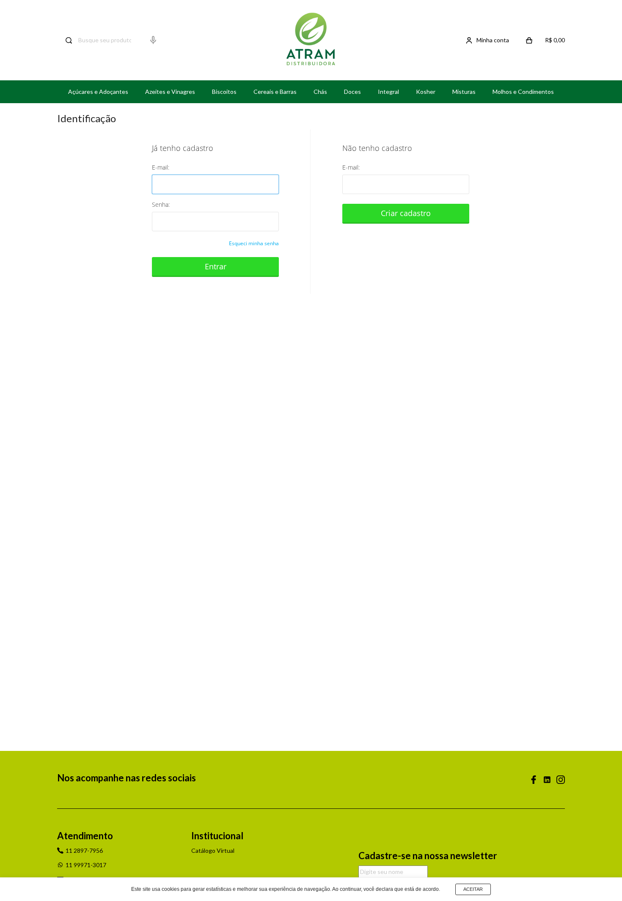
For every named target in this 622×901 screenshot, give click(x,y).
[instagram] (560, 779)
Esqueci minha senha (254, 243)
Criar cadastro (406, 213)
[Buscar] (64, 40)
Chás (320, 91)
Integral (388, 91)
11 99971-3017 (86, 864)
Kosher (425, 91)
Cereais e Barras (275, 91)
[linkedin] (547, 779)
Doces (352, 91)
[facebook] (533, 779)
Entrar (215, 266)
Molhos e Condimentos (523, 91)
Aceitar (473, 889)
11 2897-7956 (84, 850)
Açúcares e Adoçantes (98, 91)
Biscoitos (224, 91)
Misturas (464, 91)
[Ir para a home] (310, 40)
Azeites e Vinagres (170, 91)
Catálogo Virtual (212, 850)
